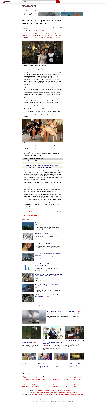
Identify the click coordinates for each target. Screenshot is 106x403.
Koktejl (72, 8)
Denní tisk (72, 10)
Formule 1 (45, 384)
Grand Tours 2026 (35, 386)
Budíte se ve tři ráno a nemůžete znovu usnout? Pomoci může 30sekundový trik (47, 285)
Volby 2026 (24, 377)
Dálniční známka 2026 (78, 379)
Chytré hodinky (73, 394)
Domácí (33, 8)
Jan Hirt (33, 381)
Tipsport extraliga (46, 381)
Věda (33, 10)
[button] (42, 52)
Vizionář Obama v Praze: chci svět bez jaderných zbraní (36, 160)
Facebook (26, 399)
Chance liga (45, 377)
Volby (37, 8)
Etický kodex (54, 399)
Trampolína (46, 392)
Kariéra (38, 399)
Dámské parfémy (50, 394)
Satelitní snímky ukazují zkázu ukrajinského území (29, 341)
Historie (41, 10)
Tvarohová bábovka (57, 382)
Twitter (30, 399)
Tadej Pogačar (35, 382)
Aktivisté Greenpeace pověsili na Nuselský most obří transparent (38, 167)
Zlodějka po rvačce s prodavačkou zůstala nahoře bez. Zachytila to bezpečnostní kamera (48, 274)
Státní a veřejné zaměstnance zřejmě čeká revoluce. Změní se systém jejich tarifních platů (52, 342)
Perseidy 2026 (53, 390)
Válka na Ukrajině (46, 8)
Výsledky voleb (25, 381)
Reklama (34, 399)
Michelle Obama (33, 215)
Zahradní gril (72, 392)
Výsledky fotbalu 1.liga (47, 379)
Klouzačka (56, 392)
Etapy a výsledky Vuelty (36, 379)
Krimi (57, 8)
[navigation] (1, 2)
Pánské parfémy (80, 394)
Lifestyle (68, 8)
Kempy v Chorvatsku (68, 377)
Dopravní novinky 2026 (78, 381)
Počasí (62, 10)
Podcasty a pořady (47, 10)
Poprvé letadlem (67, 379)
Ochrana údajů (61, 399)
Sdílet (59, 27)
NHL (44, 386)
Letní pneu (56, 394)
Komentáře (53, 8)
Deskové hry (61, 394)
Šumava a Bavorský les (68, 381)
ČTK (23, 27)
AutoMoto (29, 10)
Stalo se (29, 8)
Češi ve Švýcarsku (67, 382)
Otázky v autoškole (78, 384)
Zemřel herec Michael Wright (42, 243)
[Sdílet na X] (62, 211)
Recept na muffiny (56, 379)
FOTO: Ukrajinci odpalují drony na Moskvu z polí (47, 253)
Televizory (67, 394)
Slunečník (51, 392)
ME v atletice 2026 (46, 382)
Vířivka (77, 392)
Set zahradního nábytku (64, 392)
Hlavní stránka (24, 8)
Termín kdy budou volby (26, 382)
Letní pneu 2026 (77, 377)
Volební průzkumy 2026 (26, 379)
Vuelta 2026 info (35, 377)
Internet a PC (24, 10)
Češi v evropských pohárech (69, 390)
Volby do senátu (25, 384)
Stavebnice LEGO (42, 394)
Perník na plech (56, 386)
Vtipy (36, 234)
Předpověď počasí (46, 390)
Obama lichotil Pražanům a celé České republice (34, 163)
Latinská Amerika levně (68, 384)
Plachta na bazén (39, 392)
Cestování (37, 10)
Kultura (60, 8)
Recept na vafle (56, 384)
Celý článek (49, 317)
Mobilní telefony (35, 394)
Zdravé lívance (56, 381)
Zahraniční (41, 8)
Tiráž (42, 399)
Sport (52, 10)
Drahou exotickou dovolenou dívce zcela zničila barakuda (46, 223)
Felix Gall (34, 384)
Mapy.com (40, 390)
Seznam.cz (102, 1)
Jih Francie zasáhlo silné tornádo (60, 311)
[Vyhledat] (58, 1)
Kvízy (55, 10)
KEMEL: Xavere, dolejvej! (41, 233)
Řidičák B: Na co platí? (78, 382)
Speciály (58, 10)
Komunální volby (25, 386)
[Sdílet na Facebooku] (60, 211)
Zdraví (36, 287)
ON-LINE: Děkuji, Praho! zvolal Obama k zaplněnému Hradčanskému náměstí (41, 165)
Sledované (76, 10)
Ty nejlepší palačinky (57, 377)
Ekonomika (64, 8)
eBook (54, 27)
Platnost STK (76, 386)
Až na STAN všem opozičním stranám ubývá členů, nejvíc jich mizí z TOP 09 (48, 264)
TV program (66, 10)
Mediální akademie (47, 399)
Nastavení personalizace (77, 399)
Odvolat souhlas (68, 399)
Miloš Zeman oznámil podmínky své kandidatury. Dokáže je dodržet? (47, 295)
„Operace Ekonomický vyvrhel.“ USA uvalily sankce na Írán (74, 341)
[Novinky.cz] (29, 6)
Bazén (34, 392)
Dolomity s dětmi (67, 386)
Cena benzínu (60, 390)
